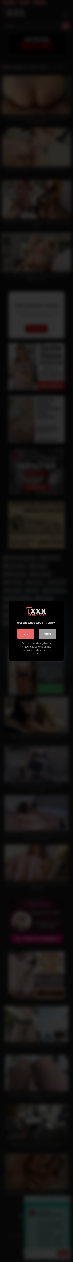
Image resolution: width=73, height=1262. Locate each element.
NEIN (47, 633)
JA (26, 633)
